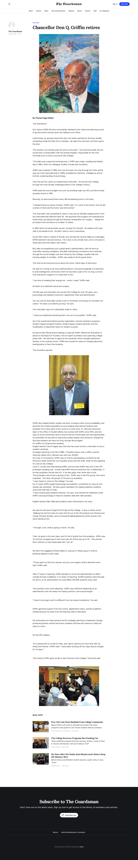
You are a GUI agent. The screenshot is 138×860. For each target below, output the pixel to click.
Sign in (115, 4)
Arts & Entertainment (58, 11)
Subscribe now (70, 815)
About (31, 11)
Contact (38, 11)
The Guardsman (15, 31)
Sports (79, 11)
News (46, 11)
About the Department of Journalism (73, 832)
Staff (95, 11)
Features (71, 11)
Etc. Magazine (104, 11)
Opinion (87, 11)
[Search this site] (9, 4)
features (36, 22)
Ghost (82, 847)
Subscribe (124, 4)
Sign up (55, 832)
